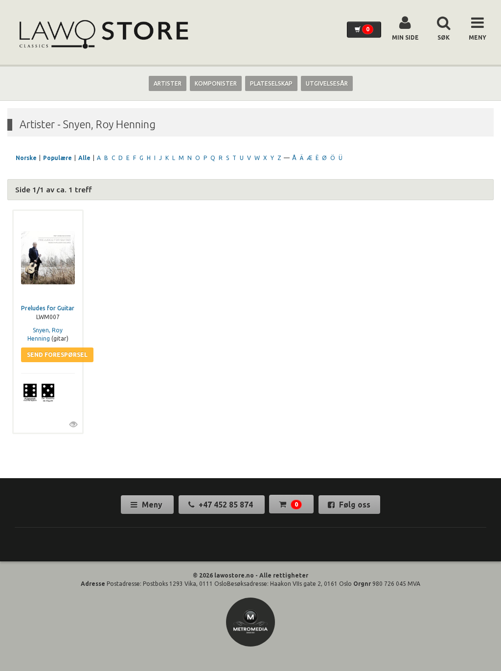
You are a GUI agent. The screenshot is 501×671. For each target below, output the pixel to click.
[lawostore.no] (102, 34)
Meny (152, 504)
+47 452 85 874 (226, 504)
